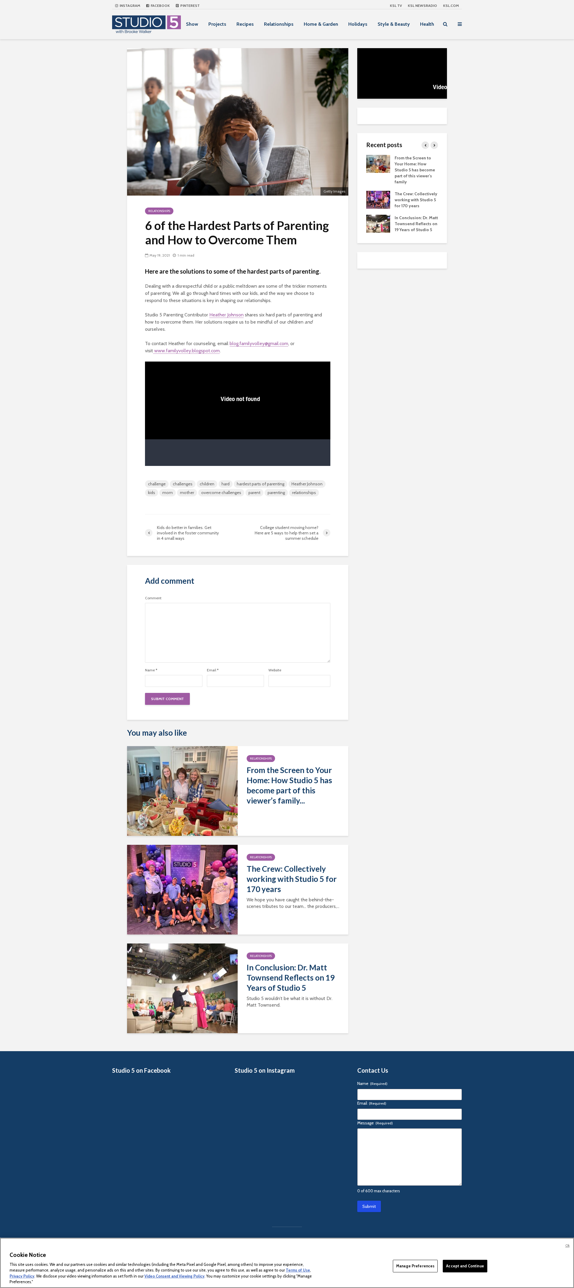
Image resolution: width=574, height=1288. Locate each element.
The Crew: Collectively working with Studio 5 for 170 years (292, 879)
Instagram (129, 5)
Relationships (279, 24)
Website (274, 670)
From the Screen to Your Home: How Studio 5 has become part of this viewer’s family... (289, 785)
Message (375, 1123)
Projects (217, 24)
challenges (183, 484)
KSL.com (451, 5)
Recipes (245, 24)
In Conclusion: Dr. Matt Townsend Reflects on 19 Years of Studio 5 (291, 978)
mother (187, 492)
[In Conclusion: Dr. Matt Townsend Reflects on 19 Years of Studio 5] (182, 988)
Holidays (357, 24)
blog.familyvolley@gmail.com (259, 343)
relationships (304, 492)
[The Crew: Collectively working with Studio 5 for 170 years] (182, 889)
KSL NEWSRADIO (422, 5)
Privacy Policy (22, 1276)
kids (151, 492)
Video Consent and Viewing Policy (174, 1276)
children (207, 484)
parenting (276, 492)
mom (167, 492)
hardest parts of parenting (260, 484)
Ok (567, 1245)
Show (192, 24)
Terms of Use (298, 1270)
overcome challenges (221, 492)
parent (254, 492)
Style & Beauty (394, 24)
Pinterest (189, 5)
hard (226, 484)
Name (151, 670)
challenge (157, 484)
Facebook (160, 5)
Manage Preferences (415, 1265)
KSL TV (396, 5)
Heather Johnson (226, 315)
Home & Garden (321, 24)
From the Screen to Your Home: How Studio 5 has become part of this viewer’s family (415, 170)
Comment (153, 598)
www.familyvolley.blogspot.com (186, 350)
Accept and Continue (465, 1265)
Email (213, 670)
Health (427, 24)
